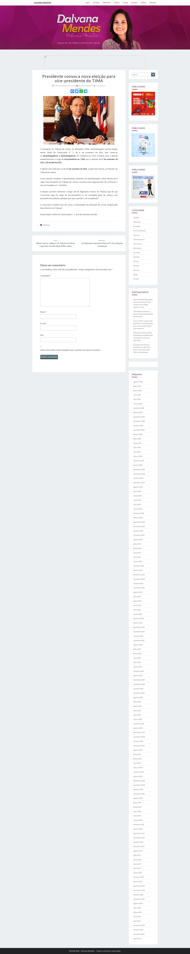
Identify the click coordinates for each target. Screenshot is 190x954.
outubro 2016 (138, 895)
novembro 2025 (139, 421)
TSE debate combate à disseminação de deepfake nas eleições (143, 314)
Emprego (153, 3)
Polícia (125, 3)
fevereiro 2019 (138, 772)
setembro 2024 (139, 482)
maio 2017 (137, 864)
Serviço (143, 3)
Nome (43, 312)
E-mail (43, 323)
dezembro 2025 (139, 417)
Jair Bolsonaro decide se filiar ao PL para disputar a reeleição (102, 243)
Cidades (136, 217)
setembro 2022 (139, 588)
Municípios (107, 3)
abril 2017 (137, 868)
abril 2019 (137, 763)
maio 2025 (137, 447)
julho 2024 (137, 491)
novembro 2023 (139, 526)
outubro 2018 (138, 789)
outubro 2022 (138, 583)
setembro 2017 (139, 846)
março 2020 (137, 719)
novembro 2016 (139, 890)
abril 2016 (137, 921)
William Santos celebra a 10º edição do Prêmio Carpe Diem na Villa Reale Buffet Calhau (55, 243)
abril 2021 (137, 662)
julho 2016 (137, 908)
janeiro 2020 (137, 728)
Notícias (46, 225)
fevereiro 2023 (138, 566)
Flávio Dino (137, 244)
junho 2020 (137, 706)
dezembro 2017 (139, 833)
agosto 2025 (137, 434)
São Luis (136, 270)
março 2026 (137, 404)
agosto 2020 (137, 697)
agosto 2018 (137, 798)
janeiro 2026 (137, 412)
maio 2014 (137, 938)
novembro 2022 (139, 579)
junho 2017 (137, 859)
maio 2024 (137, 500)
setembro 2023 (139, 535)
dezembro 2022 (139, 575)
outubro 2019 (138, 741)
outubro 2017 (138, 842)
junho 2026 (137, 390)
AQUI (48, 214)
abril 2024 (137, 504)
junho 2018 (137, 807)
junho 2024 (137, 496)
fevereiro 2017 (138, 877)
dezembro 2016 (139, 886)
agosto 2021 (137, 645)
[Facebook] (72, 91)
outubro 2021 (138, 636)
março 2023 (137, 561)
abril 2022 (137, 610)
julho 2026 (137, 386)
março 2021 (137, 667)
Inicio (88, 3)
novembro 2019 (139, 737)
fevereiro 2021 (138, 671)
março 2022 (137, 614)
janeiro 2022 (137, 623)
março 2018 (137, 820)
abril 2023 (137, 557)
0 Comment (101, 86)
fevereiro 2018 (138, 824)
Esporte (134, 3)
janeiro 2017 (137, 881)
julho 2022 (137, 596)
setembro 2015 (139, 934)
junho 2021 (137, 653)
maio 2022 (137, 605)
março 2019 (137, 767)
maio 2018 (137, 811)
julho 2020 (137, 702)
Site (41, 335)
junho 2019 (137, 759)
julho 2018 (137, 802)
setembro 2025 (139, 430)
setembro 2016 (139, 899)
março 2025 (137, 456)
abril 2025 (137, 452)
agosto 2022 (137, 592)
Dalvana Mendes (42, 2)
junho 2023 (137, 548)
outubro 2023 (138, 531)
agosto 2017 (137, 851)
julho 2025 (137, 439)
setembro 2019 (139, 745)
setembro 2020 (139, 693)
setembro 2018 (139, 794)
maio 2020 (137, 710)
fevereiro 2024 (138, 513)
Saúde (135, 274)
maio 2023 (137, 553)
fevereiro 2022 (138, 618)
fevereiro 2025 (138, 461)
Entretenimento (139, 231)
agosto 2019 (137, 750)
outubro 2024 (138, 478)
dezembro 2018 (139, 781)
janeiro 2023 (137, 570)
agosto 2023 (137, 539)
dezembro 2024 (139, 469)
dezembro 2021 (139, 627)
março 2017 (137, 873)
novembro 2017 (139, 838)
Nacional (96, 3)
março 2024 (137, 509)
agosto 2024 (137, 487)
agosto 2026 (137, 382)
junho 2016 (137, 912)
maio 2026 (137, 395)
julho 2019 (137, 754)
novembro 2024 (139, 474)
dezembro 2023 (139, 522)
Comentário (45, 275)
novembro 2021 (139, 631)
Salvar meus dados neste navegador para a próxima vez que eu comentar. (70, 350)
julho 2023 (137, 544)
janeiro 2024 (137, 518)
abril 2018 (137, 816)
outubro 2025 (138, 425)
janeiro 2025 (137, 465)
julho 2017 (137, 855)
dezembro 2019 (139, 732)
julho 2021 (137, 649)
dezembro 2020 (139, 680)
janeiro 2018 (137, 829)
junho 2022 (137, 601)
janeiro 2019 (137, 776)
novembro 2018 (139, 785)
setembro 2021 (139, 640)
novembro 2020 (139, 684)
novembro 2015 (139, 925)
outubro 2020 (138, 688)
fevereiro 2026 (138, 408)
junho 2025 (137, 443)
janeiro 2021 (137, 675)
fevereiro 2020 (138, 724)
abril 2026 (137, 399)
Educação (136, 222)
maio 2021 (137, 658)
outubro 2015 (138, 930)
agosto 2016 (137, 903)
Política (117, 3)
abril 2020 (137, 715)
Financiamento (139, 239)
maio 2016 (137, 916)
